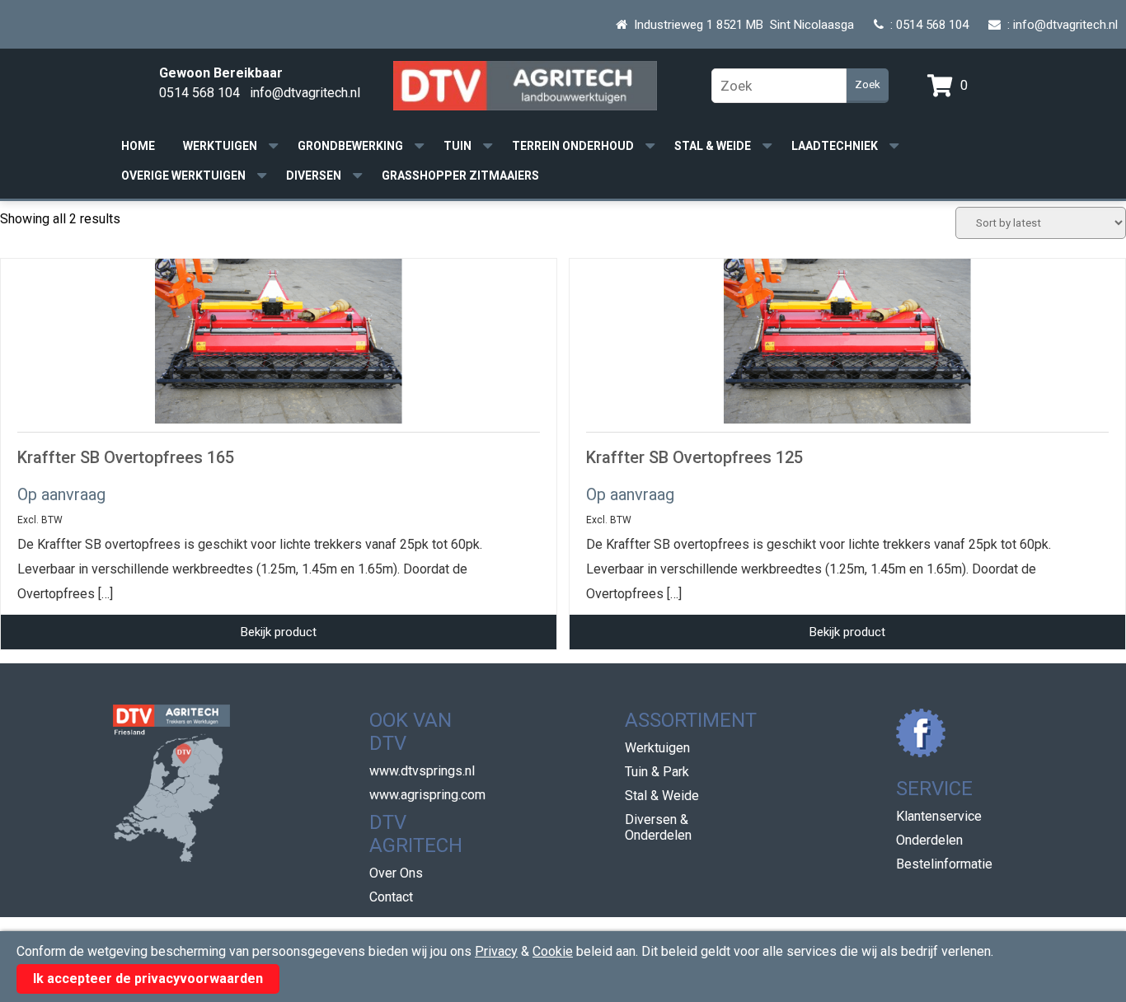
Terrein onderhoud (573, 145)
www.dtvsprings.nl (422, 771)
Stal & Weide (712, 145)
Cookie (553, 951)
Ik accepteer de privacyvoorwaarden (148, 978)
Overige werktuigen (183, 175)
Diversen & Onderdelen (658, 827)
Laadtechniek (834, 145)
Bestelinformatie (944, 864)
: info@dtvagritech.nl (1059, 24)
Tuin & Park (657, 772)
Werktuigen (220, 145)
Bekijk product (279, 632)
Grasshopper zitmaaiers (460, 175)
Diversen (313, 175)
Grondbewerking (350, 145)
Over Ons (396, 873)
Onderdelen (929, 840)
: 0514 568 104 (926, 24)
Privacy (496, 951)
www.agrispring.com (427, 795)
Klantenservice (939, 816)
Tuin (457, 145)
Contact (391, 897)
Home (138, 145)
